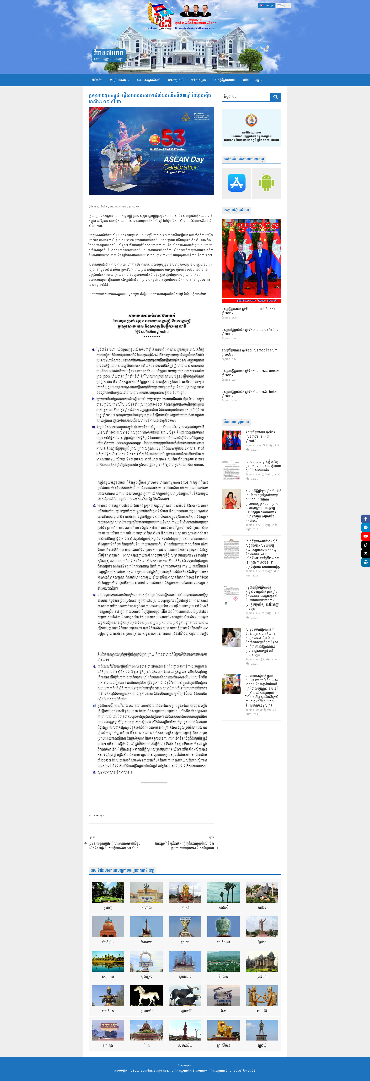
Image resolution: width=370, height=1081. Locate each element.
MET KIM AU (133, 207)
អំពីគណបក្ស (251, 80)
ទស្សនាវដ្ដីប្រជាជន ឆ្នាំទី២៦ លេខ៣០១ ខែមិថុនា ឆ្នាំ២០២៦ (251, 332)
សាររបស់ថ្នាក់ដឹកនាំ (148, 80)
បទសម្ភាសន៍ (176, 80)
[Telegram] (365, 527)
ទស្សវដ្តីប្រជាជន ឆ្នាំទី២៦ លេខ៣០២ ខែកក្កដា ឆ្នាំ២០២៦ (249, 311)
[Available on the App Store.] (236, 183)
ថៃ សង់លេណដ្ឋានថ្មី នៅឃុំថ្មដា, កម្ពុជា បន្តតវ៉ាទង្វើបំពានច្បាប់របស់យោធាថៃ (263, 466)
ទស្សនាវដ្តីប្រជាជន (236, 210)
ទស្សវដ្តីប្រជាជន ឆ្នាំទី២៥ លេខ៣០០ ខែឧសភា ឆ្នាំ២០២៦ (250, 353)
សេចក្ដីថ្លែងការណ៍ (224, 80)
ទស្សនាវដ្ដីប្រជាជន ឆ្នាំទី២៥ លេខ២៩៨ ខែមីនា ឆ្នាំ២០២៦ (249, 394)
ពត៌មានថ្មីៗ (99, 815)
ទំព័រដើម (97, 80)
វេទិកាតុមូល (198, 80)
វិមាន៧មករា (108, 53)
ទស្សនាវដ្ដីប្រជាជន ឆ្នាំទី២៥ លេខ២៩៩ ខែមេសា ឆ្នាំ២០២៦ (250, 373)
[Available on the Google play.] (266, 183)
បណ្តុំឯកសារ (118, 80)
